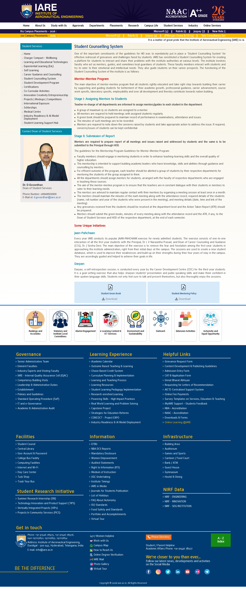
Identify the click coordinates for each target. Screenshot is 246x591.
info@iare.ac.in (44, 550)
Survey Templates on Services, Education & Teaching (195, 399)
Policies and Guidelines (30, 394)
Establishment (25, 390)
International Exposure (37, 103)
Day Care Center (27, 472)
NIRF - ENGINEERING (176, 497)
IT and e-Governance (30, 404)
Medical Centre (32, 111)
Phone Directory (160, 537)
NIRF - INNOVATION (175, 502)
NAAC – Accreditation (176, 413)
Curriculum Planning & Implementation (112, 376)
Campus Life (151, 26)
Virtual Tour (97, 519)
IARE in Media (99, 486)
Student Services (173, 26)
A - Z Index (220, 540)
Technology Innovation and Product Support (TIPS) (46, 503)
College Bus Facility (28, 458)
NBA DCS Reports (101, 449)
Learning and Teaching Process (108, 380)
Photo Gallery (101, 564)
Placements (116, 26)
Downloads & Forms (176, 418)
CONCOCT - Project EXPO (105, 418)
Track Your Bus (26, 482)
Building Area (172, 444)
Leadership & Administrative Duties (38, 385)
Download (111, 299)
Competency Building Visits (33, 380)
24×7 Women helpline (102, 536)
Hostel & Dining (173, 477)
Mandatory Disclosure (103, 454)
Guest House (172, 468)
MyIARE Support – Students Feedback (186, 404)
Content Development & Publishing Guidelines (191, 366)
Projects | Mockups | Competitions (43, 99)
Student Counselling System (40, 78)
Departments (97, 26)
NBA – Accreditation (176, 408)
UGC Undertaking (100, 477)
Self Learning (31, 70)
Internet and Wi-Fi (28, 468)
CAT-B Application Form (178, 376)
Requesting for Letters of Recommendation (189, 385)
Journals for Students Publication (109, 491)
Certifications (31, 87)
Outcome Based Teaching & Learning (112, 366)
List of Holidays (100, 496)
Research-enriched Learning (107, 394)
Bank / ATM (171, 463)
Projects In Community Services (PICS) (39, 513)
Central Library (26, 449)
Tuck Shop (23, 477)
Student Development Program (41, 83)
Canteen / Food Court (177, 458)
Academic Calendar (102, 362)
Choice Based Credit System (107, 371)
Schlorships (30, 107)
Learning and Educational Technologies (46, 62)
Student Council (26, 444)
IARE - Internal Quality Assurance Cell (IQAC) (43, 376)
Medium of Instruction (103, 472)
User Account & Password (32, 454)
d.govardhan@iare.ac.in (47, 197)
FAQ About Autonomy (103, 500)
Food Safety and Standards (107, 510)
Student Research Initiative (45, 491)
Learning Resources (102, 385)
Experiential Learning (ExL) (39, 66)
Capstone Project (101, 408)
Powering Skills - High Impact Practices (113, 399)
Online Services (212, 26)
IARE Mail (99, 560)
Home (26, 26)
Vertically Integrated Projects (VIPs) (38, 508)
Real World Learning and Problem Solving (114, 404)
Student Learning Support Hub (41, 123)
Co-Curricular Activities (37, 91)
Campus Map (101, 545)
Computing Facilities (29, 463)
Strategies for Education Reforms (110, 413)
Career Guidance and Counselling (42, 74)
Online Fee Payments (177, 394)
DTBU (94, 444)
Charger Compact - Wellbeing (40, 58)
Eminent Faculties (27, 366)
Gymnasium (171, 472)
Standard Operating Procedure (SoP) (38, 399)
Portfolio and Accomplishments (108, 514)
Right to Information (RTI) (105, 468)
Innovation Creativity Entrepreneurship (46, 95)
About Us (40, 26)
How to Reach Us (103, 550)
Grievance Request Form (179, 362)
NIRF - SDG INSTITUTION (178, 506)
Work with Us (101, 541)
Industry (193, 26)
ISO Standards (99, 505)
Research (133, 26)
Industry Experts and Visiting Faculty (38, 371)
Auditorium (171, 449)
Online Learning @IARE (178, 422)
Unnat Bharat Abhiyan (177, 380)
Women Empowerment (104, 458)
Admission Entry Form (177, 371)
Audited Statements (102, 463)
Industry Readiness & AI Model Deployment (41, 117)
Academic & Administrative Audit (36, 408)
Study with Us (59, 26)
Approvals (78, 26)
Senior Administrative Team (33, 362)
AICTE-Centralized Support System (184, 390)
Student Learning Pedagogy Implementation (116, 390)
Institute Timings (100, 482)
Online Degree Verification (108, 555)
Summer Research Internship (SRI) (37, 499)
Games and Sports (175, 454)
